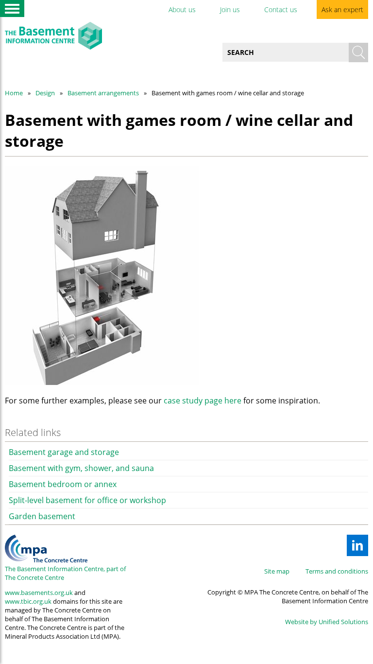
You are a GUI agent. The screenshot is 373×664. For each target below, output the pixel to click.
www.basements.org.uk (39, 592)
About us (182, 9)
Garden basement (42, 516)
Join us (230, 9)
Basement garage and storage (64, 452)
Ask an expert (342, 9)
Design (45, 92)
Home (14, 92)
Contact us (280, 9)
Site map (276, 571)
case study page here (202, 400)
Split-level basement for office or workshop (87, 500)
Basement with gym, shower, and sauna (81, 468)
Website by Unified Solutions (326, 621)
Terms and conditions (336, 571)
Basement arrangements (103, 92)
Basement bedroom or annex (63, 484)
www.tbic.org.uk (28, 601)
